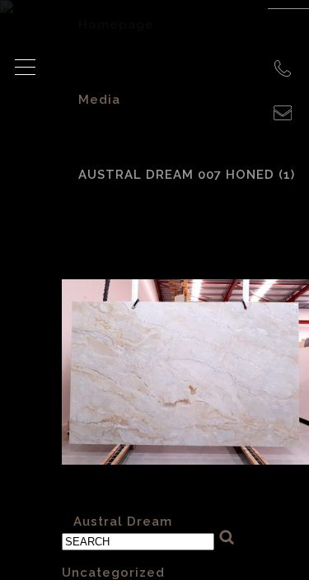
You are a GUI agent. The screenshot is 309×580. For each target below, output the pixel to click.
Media (99, 99)
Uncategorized (113, 572)
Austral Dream (122, 521)
